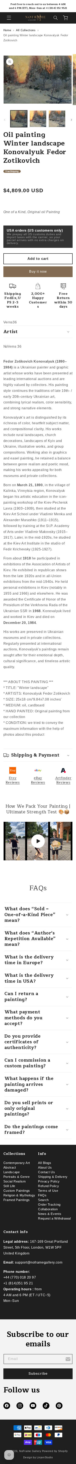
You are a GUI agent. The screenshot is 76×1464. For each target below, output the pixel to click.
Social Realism (14, 1181)
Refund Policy (48, 1186)
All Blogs (44, 1163)
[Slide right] (71, 119)
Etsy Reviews (13, 780)
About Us (45, 1167)
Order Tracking (49, 1204)
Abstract (9, 1167)
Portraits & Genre (16, 1176)
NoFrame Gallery (30, 1451)
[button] (9, 18)
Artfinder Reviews (63, 780)
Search (43, 1200)
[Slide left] (4, 119)
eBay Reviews (38, 780)
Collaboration (48, 1209)
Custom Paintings (16, 1190)
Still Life (9, 1186)
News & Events (49, 1214)
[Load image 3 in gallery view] (57, 118)
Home (7, 30)
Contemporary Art (16, 1163)
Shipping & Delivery (53, 1176)
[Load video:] (38, 841)
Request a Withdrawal (54, 1218)
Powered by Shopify (55, 1451)
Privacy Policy (49, 1181)
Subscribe (37, 1374)
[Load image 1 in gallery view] (18, 118)
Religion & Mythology (19, 1195)
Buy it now (38, 271)
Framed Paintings (16, 1200)
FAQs (42, 1195)
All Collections (25, 30)
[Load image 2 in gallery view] (38, 118)
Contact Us (46, 1172)
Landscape (11, 1172)
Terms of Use (48, 1190)
